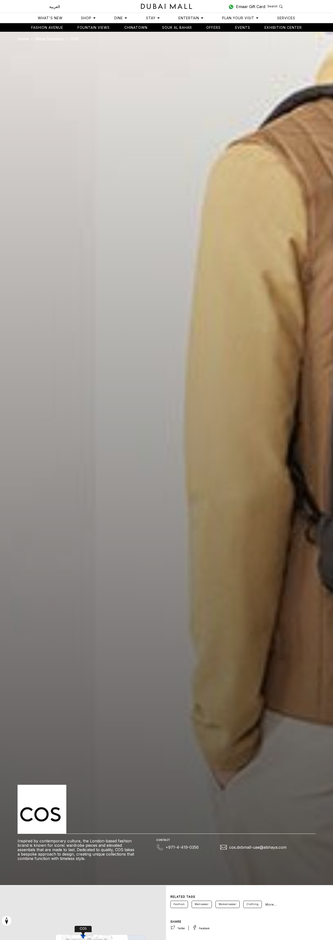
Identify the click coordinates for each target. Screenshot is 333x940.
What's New (50, 18)
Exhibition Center (283, 27)
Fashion (179, 904)
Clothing (252, 904)
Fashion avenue (47, 27)
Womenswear (227, 904)
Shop (86, 18)
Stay (151, 18)
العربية (54, 6)
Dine (118, 18)
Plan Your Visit (238, 18)
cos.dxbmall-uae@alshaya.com (257, 847)
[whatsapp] (231, 7)
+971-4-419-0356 (182, 847)
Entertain (188, 18)
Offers (213, 27)
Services (286, 18)
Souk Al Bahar (177, 27)
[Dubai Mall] (166, 6)
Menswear (202, 904)
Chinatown (135, 27)
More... (271, 904)
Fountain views (94, 27)
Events (242, 27)
